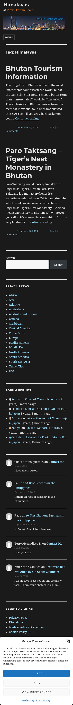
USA (12, 371)
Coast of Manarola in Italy (42, 399)
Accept (36, 673)
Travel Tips (16, 366)
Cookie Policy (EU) (21, 632)
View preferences (36, 692)
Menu (9, 37)
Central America (20, 328)
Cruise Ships (17, 333)
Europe (14, 338)
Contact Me (56, 461)
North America (19, 352)
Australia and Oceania (23, 314)
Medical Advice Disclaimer (26, 627)
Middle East (17, 347)
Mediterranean (19, 342)
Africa (13, 295)
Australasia (16, 309)
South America (19, 357)
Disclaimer (16, 622)
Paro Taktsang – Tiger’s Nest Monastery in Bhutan (34, 163)
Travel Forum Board (20, 10)
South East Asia (19, 361)
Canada (14, 319)
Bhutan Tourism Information (34, 72)
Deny (37, 682)
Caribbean (16, 323)
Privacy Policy (43, 700)
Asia (52, 127)
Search (10, 258)
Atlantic (14, 304)
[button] (68, 641)
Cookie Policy (27, 700)
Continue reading (27, 118)
